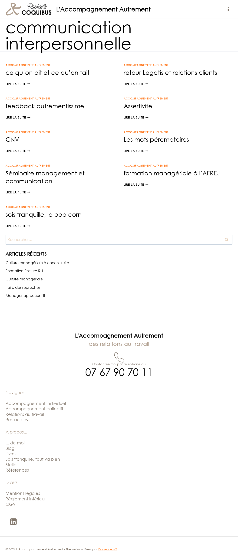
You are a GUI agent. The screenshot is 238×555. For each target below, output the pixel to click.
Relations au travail (25, 414)
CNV (12, 139)
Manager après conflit (25, 295)
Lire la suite (18, 84)
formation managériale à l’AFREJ (172, 173)
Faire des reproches (23, 287)
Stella (11, 464)
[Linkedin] (13, 521)
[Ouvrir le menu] (228, 9)
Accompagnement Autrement (28, 64)
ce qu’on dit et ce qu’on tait (47, 72)
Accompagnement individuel (36, 403)
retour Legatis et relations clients (170, 72)
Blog (10, 448)
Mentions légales (23, 493)
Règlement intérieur (26, 498)
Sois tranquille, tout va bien (33, 459)
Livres (11, 453)
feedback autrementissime (45, 106)
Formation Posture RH (24, 271)
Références (17, 470)
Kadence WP (107, 549)
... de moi (15, 442)
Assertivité (138, 106)
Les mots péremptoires (156, 139)
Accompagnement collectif (34, 408)
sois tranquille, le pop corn (44, 214)
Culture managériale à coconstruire (37, 262)
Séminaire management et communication (45, 177)
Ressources (17, 419)
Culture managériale (24, 279)
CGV (11, 504)
